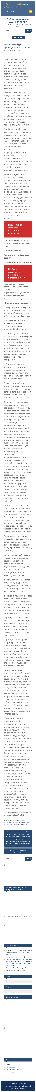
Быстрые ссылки (10, 11)
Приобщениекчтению (21, 824)
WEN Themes (20, 1088)
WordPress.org (10, 1072)
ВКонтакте (18, 7)
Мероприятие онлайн (11, 822)
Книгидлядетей (9, 824)
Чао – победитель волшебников (16, 970)
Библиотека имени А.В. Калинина (18, 20)
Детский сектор (19, 820)
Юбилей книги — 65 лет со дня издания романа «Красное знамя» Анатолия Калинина (19, 952)
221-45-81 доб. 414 (13, 4)
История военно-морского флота (17, 957)
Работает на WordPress (13, 1086)
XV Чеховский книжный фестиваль (18, 851)
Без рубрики (9, 820)
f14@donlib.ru (25, 4)
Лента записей (11, 1067)
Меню (20, 38)
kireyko (18, 51)
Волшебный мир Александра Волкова (18, 968)
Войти (8, 1065)
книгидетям (25, 822)
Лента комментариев (13, 1069)
